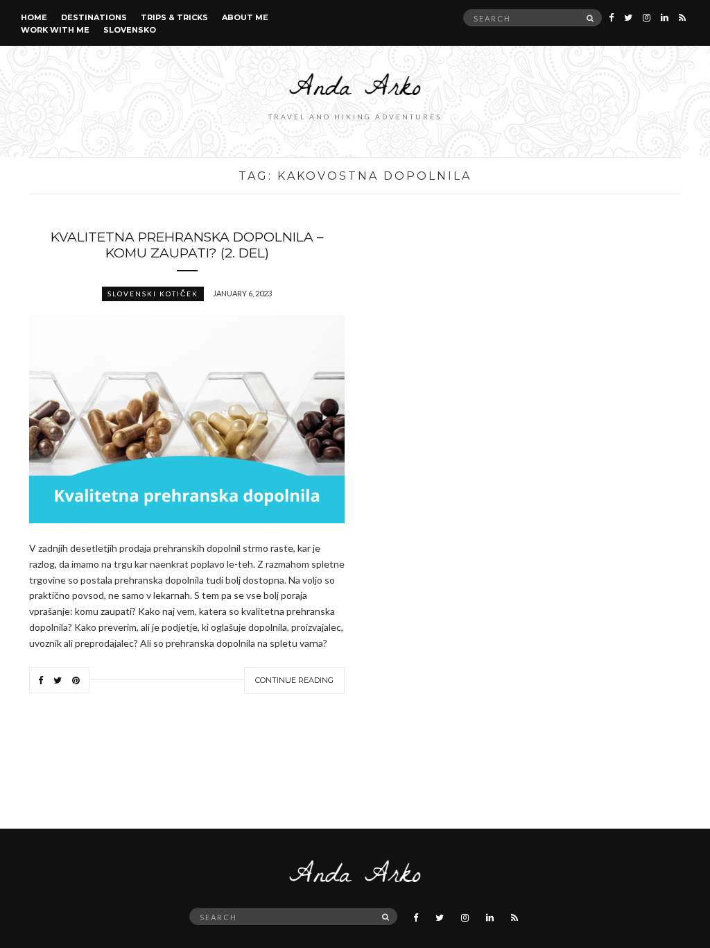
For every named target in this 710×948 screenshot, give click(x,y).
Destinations (94, 17)
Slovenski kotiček (152, 293)
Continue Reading (294, 680)
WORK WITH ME (55, 30)
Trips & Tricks (174, 17)
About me (245, 17)
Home (34, 17)
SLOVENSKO (129, 30)
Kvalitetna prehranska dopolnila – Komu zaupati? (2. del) (187, 245)
